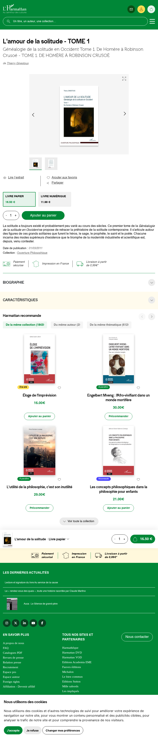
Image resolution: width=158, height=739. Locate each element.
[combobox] (60, 539)
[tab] (19, 199)
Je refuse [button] (32, 730)
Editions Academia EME (77, 662)
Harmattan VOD (72, 657)
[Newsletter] (131, 9)
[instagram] (7, 623)
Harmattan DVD (72, 652)
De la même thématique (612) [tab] (109, 324)
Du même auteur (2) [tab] (67, 324)
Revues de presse (13, 657)
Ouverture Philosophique (32, 253)
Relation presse (12, 662)
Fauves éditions (71, 667)
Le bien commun (72, 676)
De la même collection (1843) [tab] (25, 324)
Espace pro (9, 672)
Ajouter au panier (43, 215)
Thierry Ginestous (18, 63)
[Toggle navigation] (152, 21)
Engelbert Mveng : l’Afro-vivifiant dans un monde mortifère (118, 397)
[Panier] (151, 9)
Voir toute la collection (81, 521)
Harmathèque (70, 647)
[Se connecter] (141, 9)
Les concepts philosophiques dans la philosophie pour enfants (118, 489)
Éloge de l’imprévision (39, 395)
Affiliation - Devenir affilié (19, 686)
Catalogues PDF (12, 652)
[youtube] (33, 623)
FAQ (5, 647)
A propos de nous (13, 643)
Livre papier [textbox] (57, 539)
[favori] (59, 387)
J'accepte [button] (13, 730)
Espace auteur (11, 676)
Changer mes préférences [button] (63, 730)
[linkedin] (24, 623)
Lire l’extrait (16, 177)
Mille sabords (70, 686)
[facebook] (42, 623)
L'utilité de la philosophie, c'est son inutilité (39, 487)
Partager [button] (57, 182)
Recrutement (10, 667)
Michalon (68, 671)
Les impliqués (70, 691)
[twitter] (15, 623)
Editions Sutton (71, 681)
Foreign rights (11, 681)
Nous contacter (137, 637)
